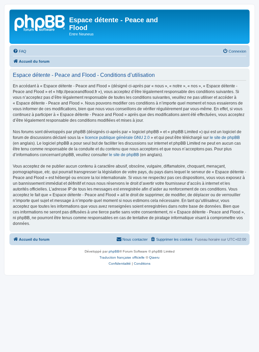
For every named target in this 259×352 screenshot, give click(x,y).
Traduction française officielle (122, 257)
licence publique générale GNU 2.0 (117, 137)
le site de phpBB (225, 137)
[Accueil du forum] (40, 22)
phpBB (114, 251)
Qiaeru (154, 257)
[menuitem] (19, 51)
